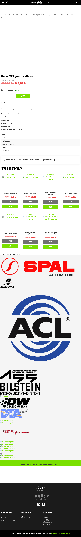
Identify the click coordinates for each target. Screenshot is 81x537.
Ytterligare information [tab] (16, 109)
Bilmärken (16, 15)
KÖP (23, 96)
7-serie (28, 15)
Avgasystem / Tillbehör (53, 15)
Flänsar (63, 15)
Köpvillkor (45, 517)
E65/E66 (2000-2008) (38, 15)
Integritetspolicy (47, 522)
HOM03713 (30, 214)
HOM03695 (10, 174)
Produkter (8, 15)
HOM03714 (70, 174)
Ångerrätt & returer (48, 521)
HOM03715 (10, 214)
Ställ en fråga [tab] (29, 109)
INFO (10, 201)
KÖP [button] (10, 207)
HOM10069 (50, 214)
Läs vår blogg (46, 524)
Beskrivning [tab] (4, 109)
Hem (2, 15)
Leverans (45, 519)
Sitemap (54, 534)
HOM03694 (50, 174)
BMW (22, 15)
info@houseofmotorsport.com (30, 518)
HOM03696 (30, 174)
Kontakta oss (46, 516)
